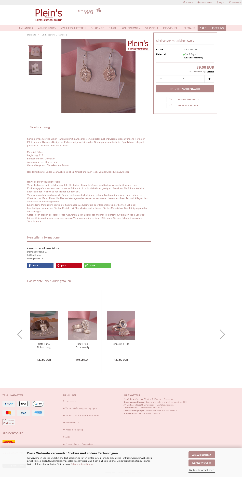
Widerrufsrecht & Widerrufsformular (82, 415)
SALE (203, 28)
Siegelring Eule (121, 343)
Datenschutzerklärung (81, 463)
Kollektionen (130, 28)
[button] (204, 2)
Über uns (217, 28)
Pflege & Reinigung (74, 429)
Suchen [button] (189, 2)
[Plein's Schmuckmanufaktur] (48, 15)
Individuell (171, 28)
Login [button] (221, 2)
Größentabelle (72, 422)
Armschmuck (47, 28)
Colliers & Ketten (73, 28)
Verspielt (151, 28)
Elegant (189, 28)
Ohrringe (97, 28)
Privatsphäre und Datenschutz (79, 444)
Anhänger (26, 28)
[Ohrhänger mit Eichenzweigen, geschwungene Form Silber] (98, 75)
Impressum (71, 401)
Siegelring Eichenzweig (82, 345)
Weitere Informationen (201, 470)
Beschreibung (40, 127)
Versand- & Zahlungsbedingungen (81, 408)
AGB (68, 437)
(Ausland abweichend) (193, 57)
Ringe (113, 28)
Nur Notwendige (201, 462)
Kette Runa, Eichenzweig (44, 345)
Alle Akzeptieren (201, 454)
